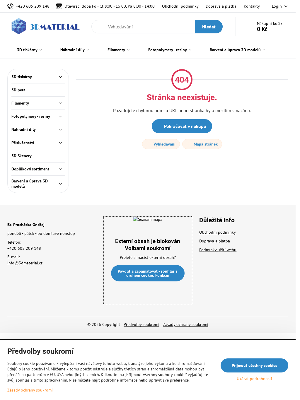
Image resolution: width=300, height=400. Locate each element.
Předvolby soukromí (141, 324)
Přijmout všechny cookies (254, 365)
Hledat (209, 27)
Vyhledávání (163, 144)
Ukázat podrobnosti (254, 378)
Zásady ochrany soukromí (185, 324)
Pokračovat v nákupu (184, 126)
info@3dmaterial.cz (24, 263)
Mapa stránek (205, 144)
